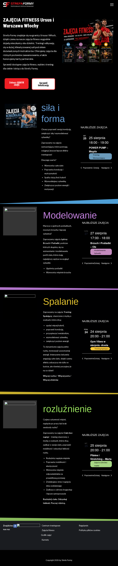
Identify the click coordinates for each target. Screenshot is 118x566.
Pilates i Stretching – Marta (101, 457)
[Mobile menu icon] (112, 5)
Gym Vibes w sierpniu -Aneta (99, 343)
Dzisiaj (96, 168)
